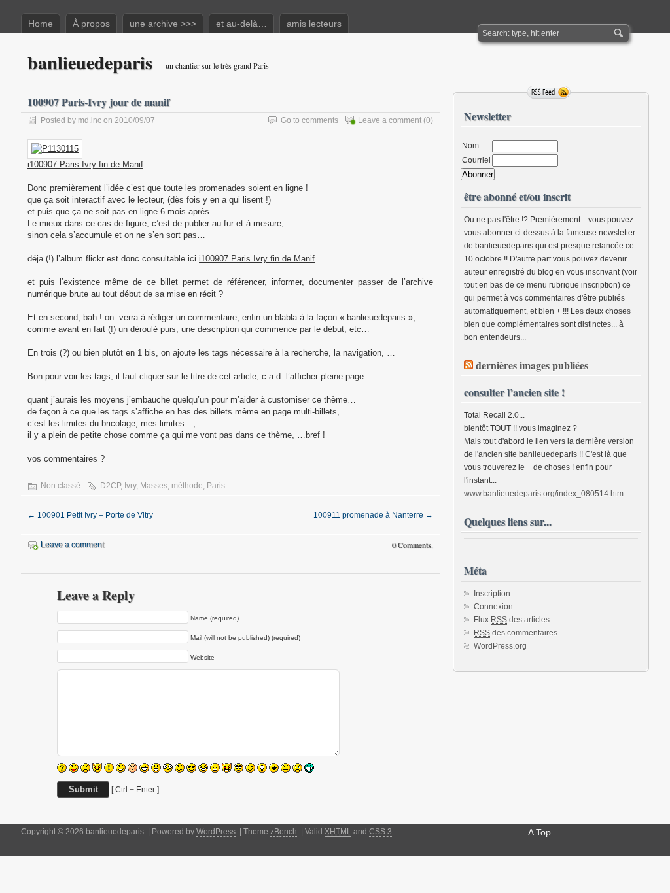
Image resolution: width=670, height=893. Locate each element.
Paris (216, 485)
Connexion (493, 606)
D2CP (110, 485)
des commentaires (515, 632)
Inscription (492, 593)
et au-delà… (241, 23)
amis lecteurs (314, 23)
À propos (91, 23)
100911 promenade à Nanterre (373, 515)
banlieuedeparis (89, 62)
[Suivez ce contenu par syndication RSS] (468, 365)
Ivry (130, 485)
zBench (283, 831)
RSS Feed (549, 92)
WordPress (216, 831)
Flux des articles (512, 619)
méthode (187, 485)
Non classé (60, 485)
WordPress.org (500, 645)
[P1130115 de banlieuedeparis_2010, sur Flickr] (54, 149)
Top (543, 832)
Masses (154, 485)
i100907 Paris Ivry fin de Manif (85, 164)
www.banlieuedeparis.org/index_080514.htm (544, 493)
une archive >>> (163, 23)
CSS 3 (380, 831)
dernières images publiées (532, 365)
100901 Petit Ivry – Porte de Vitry (90, 515)
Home (40, 23)
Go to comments (309, 120)
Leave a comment (389, 120)
